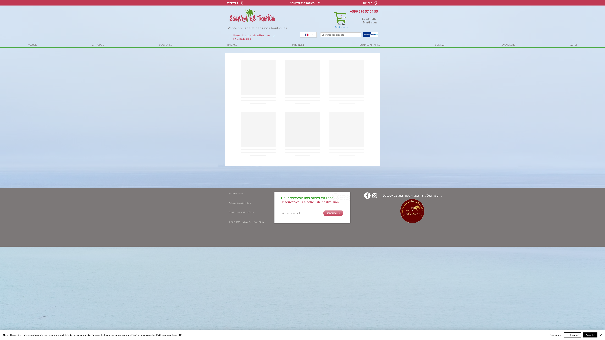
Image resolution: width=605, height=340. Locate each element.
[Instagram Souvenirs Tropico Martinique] (374, 291)
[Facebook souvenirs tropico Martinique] (367, 291)
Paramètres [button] (555, 335)
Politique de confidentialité (169, 335)
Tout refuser (573, 335)
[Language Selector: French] (308, 34)
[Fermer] (601, 334)
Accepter (590, 335)
